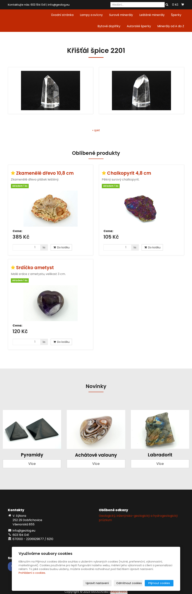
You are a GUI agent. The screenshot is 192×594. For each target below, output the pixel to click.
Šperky (176, 15)
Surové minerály (121, 15)
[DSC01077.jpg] (50, 90)
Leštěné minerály (152, 15)
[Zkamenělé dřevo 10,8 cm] (50, 208)
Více (32, 463)
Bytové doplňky (109, 26)
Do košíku (63, 247)
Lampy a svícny (91, 15)
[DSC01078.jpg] (141, 90)
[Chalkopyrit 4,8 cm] (141, 208)
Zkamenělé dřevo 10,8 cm (45, 173)
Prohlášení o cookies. (32, 573)
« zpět (96, 130)
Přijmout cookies (159, 583)
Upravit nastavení (97, 583)
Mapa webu (119, 592)
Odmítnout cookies (129, 583)
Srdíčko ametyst (35, 267)
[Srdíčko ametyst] (50, 303)
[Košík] (182, 5)
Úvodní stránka (62, 15)
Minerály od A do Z (170, 26)
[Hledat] (166, 5)
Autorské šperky (139, 26)
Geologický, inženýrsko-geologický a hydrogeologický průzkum (138, 518)
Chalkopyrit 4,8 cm (129, 173)
